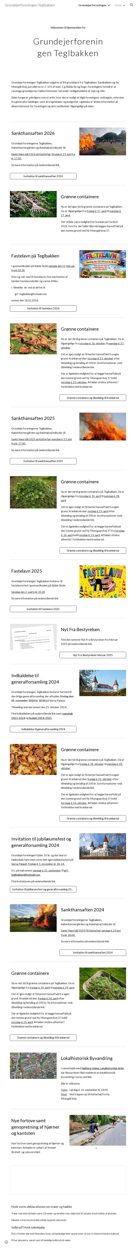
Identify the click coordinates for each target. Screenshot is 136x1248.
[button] (132, 5)
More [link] (118, 5)
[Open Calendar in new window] (119, 1169)
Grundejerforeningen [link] (92, 5)
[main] (68, 42)
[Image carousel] (97, 1132)
